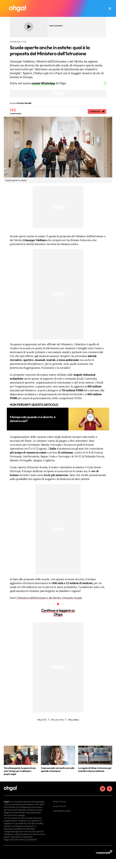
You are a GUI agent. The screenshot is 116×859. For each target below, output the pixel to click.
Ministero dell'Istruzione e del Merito (39, 598)
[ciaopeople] (104, 852)
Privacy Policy (60, 801)
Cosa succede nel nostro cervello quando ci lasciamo (57, 769)
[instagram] (102, 788)
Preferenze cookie (62, 811)
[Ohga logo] (17, 8)
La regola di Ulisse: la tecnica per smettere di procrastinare (95, 769)
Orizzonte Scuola (72, 598)
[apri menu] (110, 8)
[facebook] (109, 788)
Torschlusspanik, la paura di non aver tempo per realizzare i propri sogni (20, 770)
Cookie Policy (59, 806)
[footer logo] (24, 788)
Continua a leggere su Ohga (58, 612)
